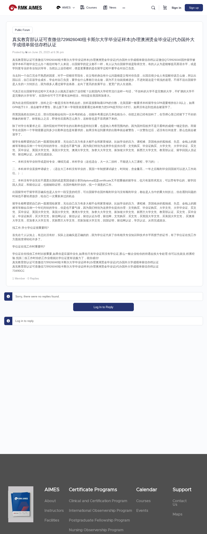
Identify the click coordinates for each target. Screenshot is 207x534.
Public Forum (22, 30)
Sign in (176, 7)
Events (142, 511)
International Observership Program (100, 511)
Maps (177, 514)
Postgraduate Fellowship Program (99, 520)
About (50, 501)
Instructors (54, 511)
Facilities (51, 520)
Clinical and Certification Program (98, 501)
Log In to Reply (103, 307)
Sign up (194, 7)
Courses (143, 501)
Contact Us (180, 503)
